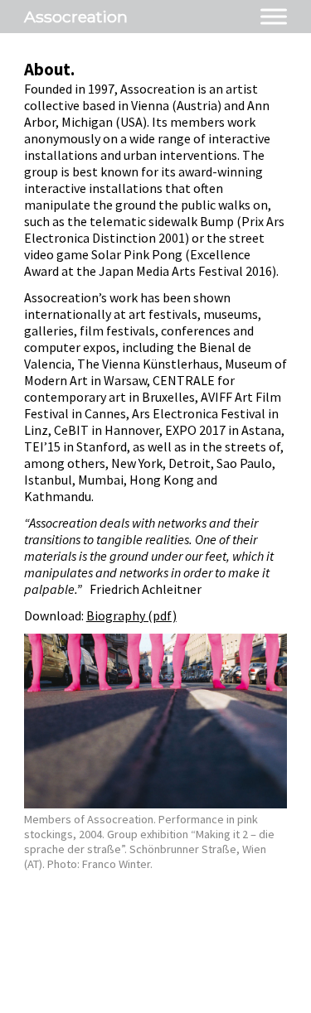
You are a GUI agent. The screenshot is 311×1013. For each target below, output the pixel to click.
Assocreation (76, 17)
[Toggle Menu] (273, 16)
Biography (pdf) (131, 615)
